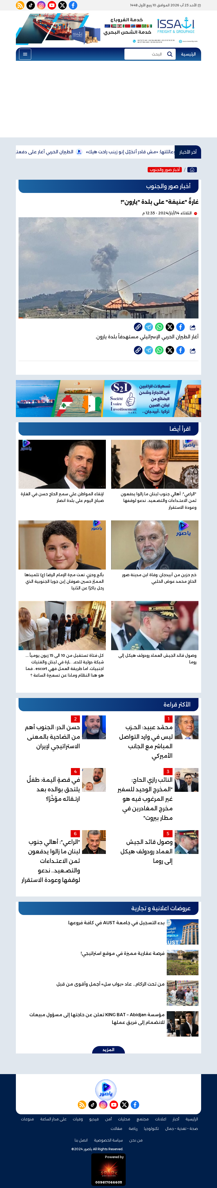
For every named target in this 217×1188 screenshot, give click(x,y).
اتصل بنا (81, 1140)
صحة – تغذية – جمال (181, 1128)
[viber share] (148, 327)
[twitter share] (170, 327)
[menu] (25, 54)
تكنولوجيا (151, 1128)
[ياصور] (192, 169)
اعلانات (160, 1119)
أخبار (176, 1119)
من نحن (136, 1140)
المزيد (108, 1049)
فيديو (94, 1119)
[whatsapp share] (159, 327)
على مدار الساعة (53, 1119)
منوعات (27, 1119)
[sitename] (105, 1090)
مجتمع (143, 1119)
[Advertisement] (108, 100)
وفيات (78, 1119)
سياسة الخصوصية (108, 1140)
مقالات (116, 1128)
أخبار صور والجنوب (165, 169)
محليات (124, 1119)
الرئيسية (188, 54)
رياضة (133, 1128)
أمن (108, 1119)
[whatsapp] (138, 327)
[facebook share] (180, 327)
